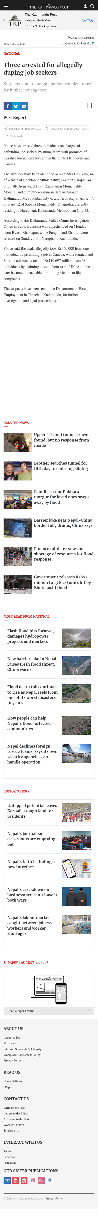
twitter (16, 106)
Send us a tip (11, 1130)
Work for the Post (14, 1125)
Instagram (10, 1162)
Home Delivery (13, 1081)
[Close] (3, 20)
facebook (8, 106)
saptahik (15, 1180)
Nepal (24, 1180)
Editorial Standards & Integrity (22, 1049)
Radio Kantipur (41, 1180)
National (12, 53)
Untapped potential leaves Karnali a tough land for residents (32, 811)
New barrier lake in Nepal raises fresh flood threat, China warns (31, 664)
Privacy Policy (12, 1060)
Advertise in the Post (16, 1119)
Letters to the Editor (16, 1113)
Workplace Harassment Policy (22, 1054)
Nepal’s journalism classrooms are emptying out (31, 839)
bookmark (89, 105)
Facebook (9, 1157)
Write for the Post (14, 1107)
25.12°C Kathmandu (82, 37)
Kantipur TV (50, 1180)
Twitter (8, 1151)
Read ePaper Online (20, 1010)
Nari (32, 1180)
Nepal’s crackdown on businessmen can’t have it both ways (32, 895)
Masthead (9, 1043)
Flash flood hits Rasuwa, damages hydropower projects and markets (30, 636)
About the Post (12, 1037)
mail (24, 106)
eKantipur (7, 1180)
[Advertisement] (49, 369)
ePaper (8, 1087)
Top (93, 1212)
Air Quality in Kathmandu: (77, 43)
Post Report (15, 118)
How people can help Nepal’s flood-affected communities (29, 723)
